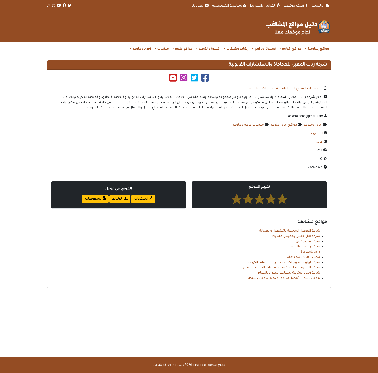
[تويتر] (194, 79)
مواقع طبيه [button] (183, 49)
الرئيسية (318, 6)
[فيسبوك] (205, 79)
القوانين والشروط (263, 6)
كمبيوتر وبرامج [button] (265, 49)
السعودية (316, 133)
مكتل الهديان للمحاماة (303, 257)
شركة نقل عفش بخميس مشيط (296, 236)
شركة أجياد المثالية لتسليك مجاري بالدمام (289, 273)
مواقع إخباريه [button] (291, 49)
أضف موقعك (294, 6)
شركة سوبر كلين (308, 241)
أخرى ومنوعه (313, 125)
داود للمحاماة (310, 252)
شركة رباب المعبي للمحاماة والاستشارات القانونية (286, 89)
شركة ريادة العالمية (305, 247)
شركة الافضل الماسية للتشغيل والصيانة (289, 231)
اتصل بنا (198, 6)
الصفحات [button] (141, 199)
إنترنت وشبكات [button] (237, 49)
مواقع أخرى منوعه (283, 125)
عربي (319, 142)
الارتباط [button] (118, 199)
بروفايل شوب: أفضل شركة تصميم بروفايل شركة (284, 278)
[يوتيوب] (173, 79)
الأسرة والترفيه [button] (209, 49)
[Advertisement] (189, 322)
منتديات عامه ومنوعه (248, 125)
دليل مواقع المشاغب (168, 365)
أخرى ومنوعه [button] (141, 49)
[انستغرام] (183, 79)
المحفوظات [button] (94, 199)
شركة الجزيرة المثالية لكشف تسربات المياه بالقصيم (281, 268)
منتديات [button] (163, 49)
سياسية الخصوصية (227, 6)
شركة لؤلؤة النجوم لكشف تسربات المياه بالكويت (284, 262)
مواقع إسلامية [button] (318, 49)
